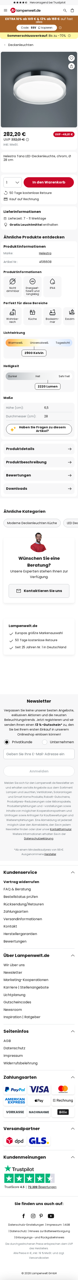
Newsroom (12, 1009)
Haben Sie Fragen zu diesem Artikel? (42, 429)
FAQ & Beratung (17, 889)
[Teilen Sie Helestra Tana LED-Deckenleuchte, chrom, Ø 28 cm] (71, 66)
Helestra (45, 253)
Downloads (16, 488)
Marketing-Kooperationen (25, 979)
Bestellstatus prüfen (20, 896)
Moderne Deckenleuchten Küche (32, 523)
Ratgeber (32, 1017)
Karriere (10, 987)
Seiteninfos (16, 1031)
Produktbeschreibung (26, 462)
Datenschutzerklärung (38, 838)
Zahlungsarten (15, 911)
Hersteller (50, 854)
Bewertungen (18, 475)
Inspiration (12, 1017)
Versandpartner (21, 1129)
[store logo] (28, 10)
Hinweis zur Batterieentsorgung (49, 1231)
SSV (36, 27)
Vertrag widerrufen (21, 881)
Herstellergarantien (20, 933)
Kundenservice (20, 872)
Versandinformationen (22, 919)
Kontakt (10, 926)
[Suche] (65, 10)
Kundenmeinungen (24, 1157)
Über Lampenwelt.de (26, 955)
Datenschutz (14, 1048)
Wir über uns (14, 965)
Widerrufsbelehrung (20, 1063)
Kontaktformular (61, 829)
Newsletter (12, 972)
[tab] (39, 906)
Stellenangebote (34, 987)
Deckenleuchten (20, 45)
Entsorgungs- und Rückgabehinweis (40, 1237)
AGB (7, 1040)
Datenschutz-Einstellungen (26, 1225)
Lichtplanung (14, 994)
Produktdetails (20, 448)
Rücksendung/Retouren (23, 904)
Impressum (13, 1055)
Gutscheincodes (17, 1002)
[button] (71, 58)
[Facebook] (26, 1216)
